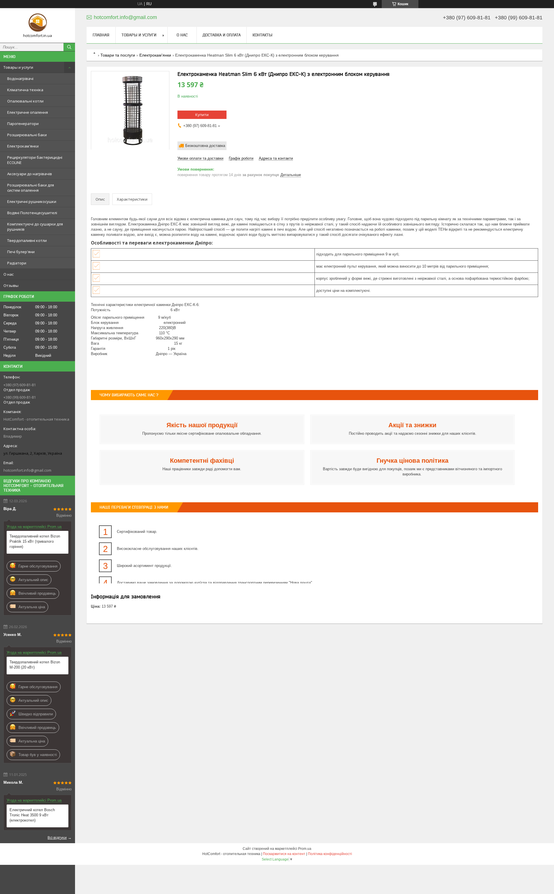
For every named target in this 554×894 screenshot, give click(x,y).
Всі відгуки (57, 837)
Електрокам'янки (23, 146)
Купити (202, 114)
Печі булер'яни (21, 251)
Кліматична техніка (25, 89)
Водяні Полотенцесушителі (32, 212)
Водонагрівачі (20, 78)
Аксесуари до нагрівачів (29, 173)
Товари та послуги (117, 55)
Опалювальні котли (25, 101)
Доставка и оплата (222, 35)
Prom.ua (304, 849)
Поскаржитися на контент (284, 854)
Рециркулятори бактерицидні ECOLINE (34, 160)
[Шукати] (69, 47)
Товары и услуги (18, 67)
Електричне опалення (27, 112)
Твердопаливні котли (27, 240)
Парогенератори (23, 123)
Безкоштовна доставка (205, 145)
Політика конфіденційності (330, 854)
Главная (101, 35)
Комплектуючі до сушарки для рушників (35, 226)
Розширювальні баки (27, 134)
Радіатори (16, 263)
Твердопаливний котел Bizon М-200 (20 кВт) (35, 664)
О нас (8, 274)
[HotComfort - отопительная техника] (37, 22)
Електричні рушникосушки (31, 201)
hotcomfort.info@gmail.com (27, 470)
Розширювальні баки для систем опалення (30, 187)
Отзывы (10, 285)
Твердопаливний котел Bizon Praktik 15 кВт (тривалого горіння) (35, 541)
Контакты (262, 35)
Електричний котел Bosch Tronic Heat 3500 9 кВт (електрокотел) (32, 815)
